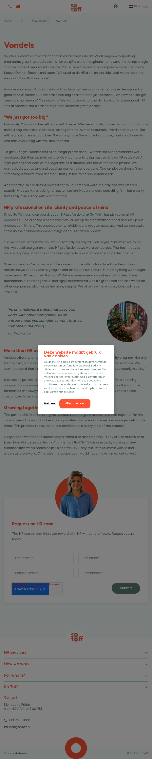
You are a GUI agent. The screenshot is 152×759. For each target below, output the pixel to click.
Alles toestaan (75, 403)
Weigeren (50, 403)
